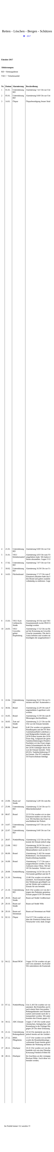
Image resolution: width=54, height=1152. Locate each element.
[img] (27, 7)
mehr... (28, 794)
